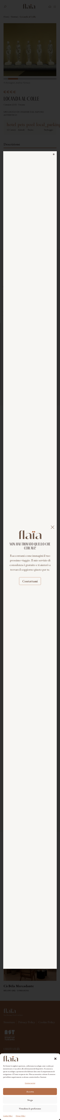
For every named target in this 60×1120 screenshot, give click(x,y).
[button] (55, 1058)
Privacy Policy (20, 1116)
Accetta (30, 1091)
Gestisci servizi (30, 1083)
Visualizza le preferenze (30, 1108)
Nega (30, 1100)
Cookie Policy (8, 1116)
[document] (30, 560)
